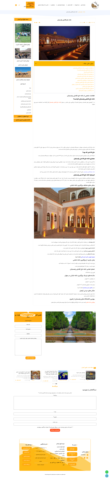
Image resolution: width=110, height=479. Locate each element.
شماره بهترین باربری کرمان (23, 120)
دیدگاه (55, 395)
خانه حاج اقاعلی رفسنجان (89, 172)
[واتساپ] (106, 472)
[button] (16, 5)
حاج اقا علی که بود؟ (88, 72)
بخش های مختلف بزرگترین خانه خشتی (83, 78)
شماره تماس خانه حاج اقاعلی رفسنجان (84, 82)
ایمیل (55, 417)
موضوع (28, 333)
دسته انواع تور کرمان (23, 19)
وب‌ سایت (55, 422)
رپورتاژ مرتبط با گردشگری (90, 380)
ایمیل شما (28, 329)
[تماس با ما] (106, 475)
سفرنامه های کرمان (61, 5)
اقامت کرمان (70, 5)
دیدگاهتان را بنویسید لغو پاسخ (85, 90)
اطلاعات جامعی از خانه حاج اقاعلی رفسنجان (82, 68)
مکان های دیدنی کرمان (87, 86)
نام (55, 411)
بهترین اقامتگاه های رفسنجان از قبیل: (84, 88)
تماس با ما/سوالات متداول (43, 5)
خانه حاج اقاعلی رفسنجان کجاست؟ (84, 70)
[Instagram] (87, 458)
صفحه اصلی (83, 5)
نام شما (28, 324)
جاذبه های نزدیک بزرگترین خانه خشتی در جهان (82, 84)
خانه (84, 12)
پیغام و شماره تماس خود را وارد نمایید (28, 338)
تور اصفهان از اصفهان (23, 116)
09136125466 (28, 321)
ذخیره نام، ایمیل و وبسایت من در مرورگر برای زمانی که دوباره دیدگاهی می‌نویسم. (54, 427)
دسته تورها (77, 5)
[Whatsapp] (84, 458)
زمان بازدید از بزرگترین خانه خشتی (84, 80)
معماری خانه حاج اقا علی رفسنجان (85, 74)
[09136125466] (87, 455)
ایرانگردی (53, 5)
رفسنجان (80, 12)
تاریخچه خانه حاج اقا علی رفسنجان (84, 76)
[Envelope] (81, 458)
